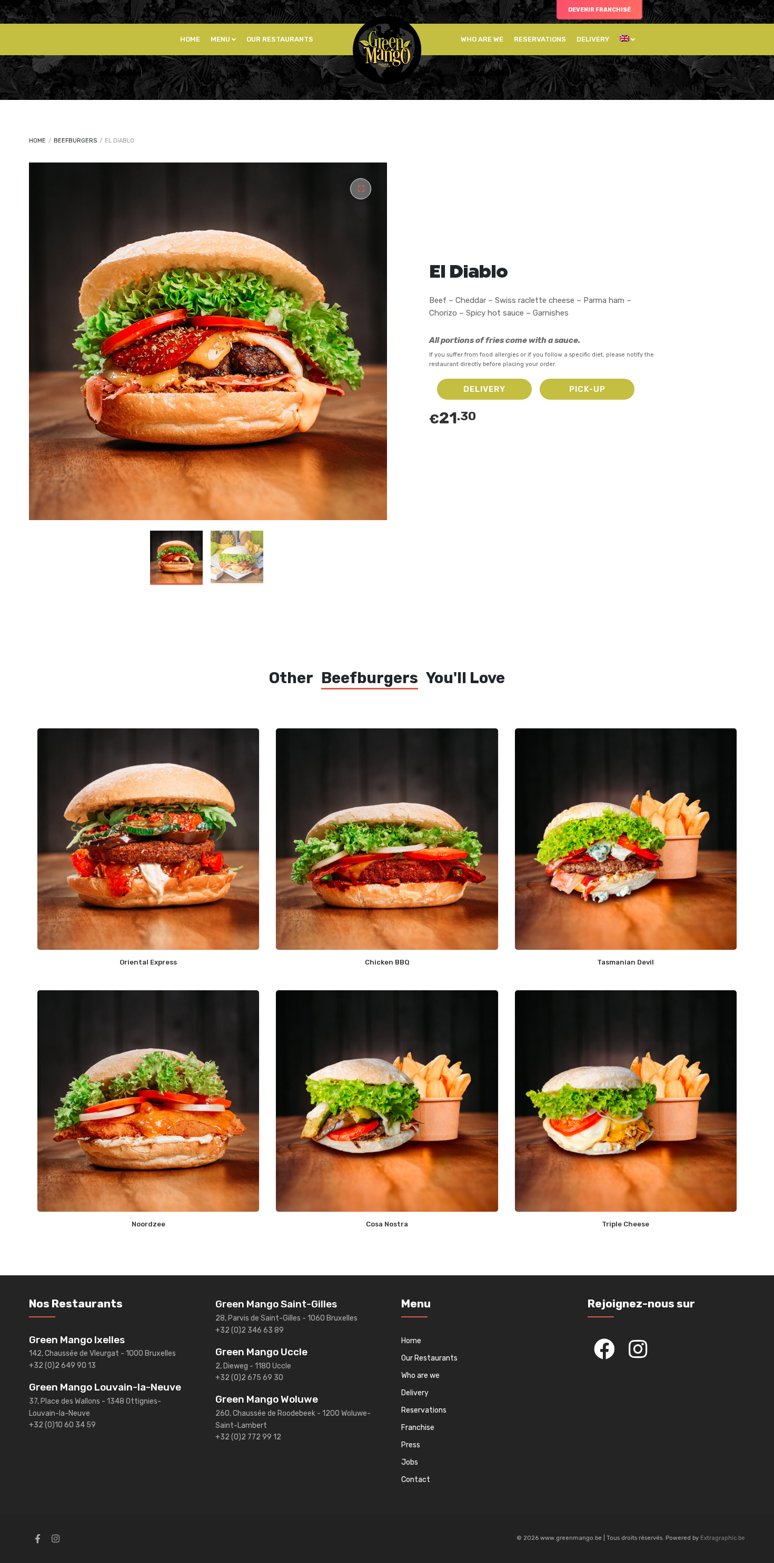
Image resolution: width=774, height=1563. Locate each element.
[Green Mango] (387, 50)
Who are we (482, 39)
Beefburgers (75, 140)
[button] (360, 188)
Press (410, 1444)
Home (190, 39)
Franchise (417, 1427)
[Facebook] (604, 1349)
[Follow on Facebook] (37, 1538)
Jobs (409, 1462)
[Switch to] (627, 39)
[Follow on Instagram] (55, 1538)
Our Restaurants (279, 39)
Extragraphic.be (722, 1538)
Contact (415, 1479)
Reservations (540, 39)
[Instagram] (638, 1349)
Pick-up (587, 389)
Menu (220, 39)
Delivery (593, 39)
